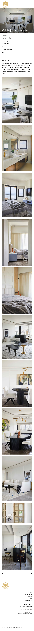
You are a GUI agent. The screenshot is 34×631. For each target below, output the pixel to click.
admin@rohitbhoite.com (24, 613)
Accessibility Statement (25, 606)
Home (30, 592)
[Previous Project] (2, 573)
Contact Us (28, 600)
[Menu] (31, 4)
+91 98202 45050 (27, 612)
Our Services (28, 594)
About (30, 596)
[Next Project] (31, 573)
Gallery (30, 598)
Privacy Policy (28, 604)
